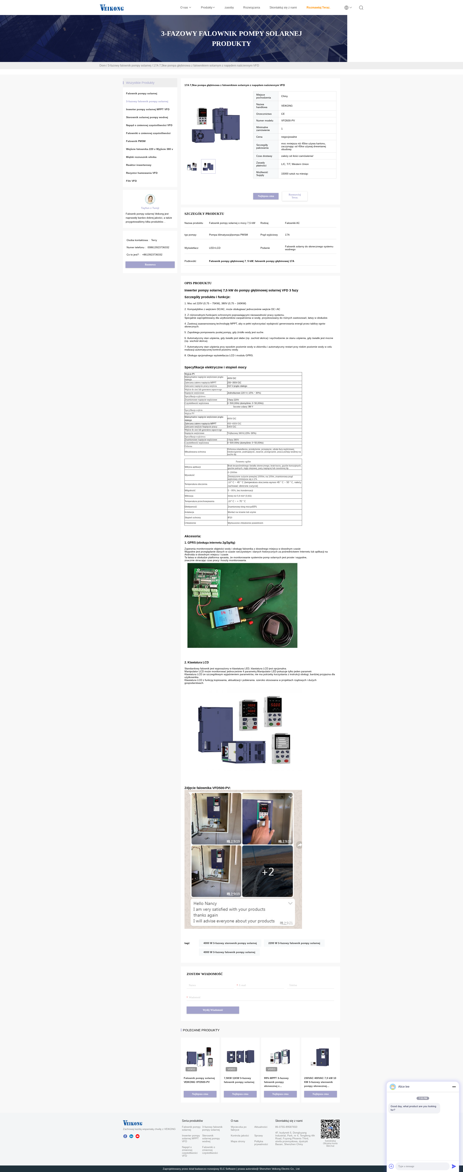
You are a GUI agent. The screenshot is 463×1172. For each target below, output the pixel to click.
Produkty (206, 7)
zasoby (229, 7)
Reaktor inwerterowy (138, 165)
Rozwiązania (251, 7)
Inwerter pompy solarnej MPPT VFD (147, 109)
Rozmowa (150, 264)
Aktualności (260, 1126)
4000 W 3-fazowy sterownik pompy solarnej (230, 943)
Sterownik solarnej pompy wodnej (147, 117)
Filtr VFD (131, 180)
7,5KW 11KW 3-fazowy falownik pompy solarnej (239, 1080)
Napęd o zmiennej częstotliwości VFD (149, 125)
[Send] (454, 1166)
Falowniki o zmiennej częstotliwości (148, 133)
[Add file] (391, 1166)
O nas (184, 7)
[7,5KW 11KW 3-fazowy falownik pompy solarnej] (240, 1049)
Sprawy (258, 1135)
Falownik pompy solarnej (141, 93)
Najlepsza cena (266, 196)
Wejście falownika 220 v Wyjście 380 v (149, 149)
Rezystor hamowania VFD (142, 172)
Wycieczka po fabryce (239, 1128)
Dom (102, 65)
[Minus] (454, 1087)
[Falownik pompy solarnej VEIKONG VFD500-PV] (200, 1051)
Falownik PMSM (136, 141)
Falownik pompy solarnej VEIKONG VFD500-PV (199, 1080)
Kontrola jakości (240, 1135)
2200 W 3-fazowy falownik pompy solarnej (294, 943)
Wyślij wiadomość (213, 1010)
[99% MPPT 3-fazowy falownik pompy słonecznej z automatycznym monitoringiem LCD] (280, 1051)
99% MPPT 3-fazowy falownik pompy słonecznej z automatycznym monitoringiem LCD (276, 1082)
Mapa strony (238, 1141)
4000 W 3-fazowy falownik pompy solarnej (229, 952)
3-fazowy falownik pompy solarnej (129, 65)
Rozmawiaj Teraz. (318, 7)
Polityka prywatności (260, 1143)
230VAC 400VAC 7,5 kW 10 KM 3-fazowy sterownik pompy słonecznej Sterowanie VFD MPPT (320, 1082)
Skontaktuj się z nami (283, 7)
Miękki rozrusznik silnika (141, 157)
